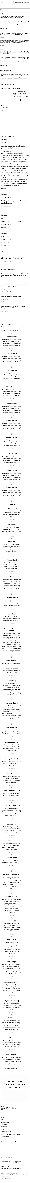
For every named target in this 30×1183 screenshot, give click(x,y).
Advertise (4, 1127)
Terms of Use (5, 1173)
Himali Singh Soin (11, 504)
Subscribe (4, 1126)
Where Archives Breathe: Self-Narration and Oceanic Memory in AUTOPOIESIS (14, 34)
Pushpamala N (11, 896)
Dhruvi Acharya (12, 703)
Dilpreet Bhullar (7, 151)
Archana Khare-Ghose (4, 55)
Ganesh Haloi (11, 560)
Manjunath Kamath (11, 982)
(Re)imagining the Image (11, 221)
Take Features (5, 1121)
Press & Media (5, 1136)
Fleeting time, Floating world (12, 258)
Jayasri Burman (11, 727)
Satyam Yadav (3, 72)
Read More (2, 45)
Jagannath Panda (11, 742)
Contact (3, 1138)
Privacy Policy (5, 1176)
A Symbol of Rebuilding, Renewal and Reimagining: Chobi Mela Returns (12, 16)
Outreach (4, 1124)
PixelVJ (8, 1178)
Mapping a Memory (6, 70)
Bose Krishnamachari (11, 805)
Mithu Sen (12, 577)
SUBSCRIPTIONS (13, 1173)
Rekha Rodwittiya (11, 597)
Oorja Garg (2, 37)
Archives (3, 1119)
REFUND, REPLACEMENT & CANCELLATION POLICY (14, 1174)
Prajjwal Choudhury (11, 1001)
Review (1, 13)
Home (2, 1116)
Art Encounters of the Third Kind (14, 240)
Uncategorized (6, 197)
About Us (3, 1117)
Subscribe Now (15, 1087)
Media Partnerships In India (9, 1133)
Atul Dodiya (11, 939)
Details (16, 100)
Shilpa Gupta (11, 614)
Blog (3, 218)
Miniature (16, 89)
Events (3, 1129)
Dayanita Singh (11, 774)
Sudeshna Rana (7, 206)
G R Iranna (11, 525)
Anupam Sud (11, 824)
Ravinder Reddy (12, 857)
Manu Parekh (11, 337)
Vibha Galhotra (11, 660)
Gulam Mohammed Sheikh (11, 629)
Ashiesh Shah (12, 541)
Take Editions (5, 1122)
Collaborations (6, 1131)
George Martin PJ (11, 759)
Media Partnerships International (11, 1134)
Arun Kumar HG (11, 1055)
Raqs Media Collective (11, 874)
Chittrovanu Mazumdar (12, 790)
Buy (23, 100)
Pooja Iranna (11, 1017)
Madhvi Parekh (11, 420)
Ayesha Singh (12, 681)
